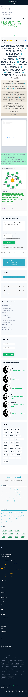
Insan (8, 669)
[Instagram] (16, 691)
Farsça (24, 533)
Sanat (4, 494)
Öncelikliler (5, 488)
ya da (20, 518)
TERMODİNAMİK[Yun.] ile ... (8, 320)
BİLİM (18, 432)
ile (2, 512)
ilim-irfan (8, 674)
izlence (3, 669)
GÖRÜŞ (5, 448)
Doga (19, 669)
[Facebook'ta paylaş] (25, 40)
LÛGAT (5, 432)
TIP (15, 660)
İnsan (11, 488)
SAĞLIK (18, 435)
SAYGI (12, 439)
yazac (17, 655)
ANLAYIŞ (6, 455)
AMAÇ (18, 458)
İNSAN (5, 445)
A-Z (22, 277)
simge (23, 657)
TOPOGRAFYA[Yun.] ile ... (7, 310)
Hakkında (3, 585)
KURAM (11, 435)
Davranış (22, 488)
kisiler (21, 666)
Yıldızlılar (3, 614)
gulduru (13, 669)
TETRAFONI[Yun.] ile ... (7, 317)
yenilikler (11, 655)
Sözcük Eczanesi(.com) (6, 550)
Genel (24, 497)
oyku (12, 663)
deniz (12, 671)
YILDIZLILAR (4, 655)
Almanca (10, 530)
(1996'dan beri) (8, 10)
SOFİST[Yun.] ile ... (6, 327)
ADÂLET (19, 451)
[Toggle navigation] (26, 18)
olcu (22, 663)
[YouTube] (19, 691)
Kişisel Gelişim (4, 617)
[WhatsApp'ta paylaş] (19, 40)
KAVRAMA (12, 458)
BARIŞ (12, 455)
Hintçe (17, 536)
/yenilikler (13, 402)
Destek (2, 633)
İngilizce (4, 530)
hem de (3, 521)
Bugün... (14, 3)
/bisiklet (14, 387)
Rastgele (14, 277)
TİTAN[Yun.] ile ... (6, 313)
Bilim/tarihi (15, 674)
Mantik (7, 666)
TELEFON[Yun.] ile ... (6, 322)
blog (3, 663)
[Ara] (23, 18)
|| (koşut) (22, 515)
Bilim (16, 491)
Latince (4, 536)
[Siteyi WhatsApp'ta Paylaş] (26, 691)
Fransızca (17, 530)
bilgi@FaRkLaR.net (14, 1)
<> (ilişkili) (10, 515)
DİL (11, 429)
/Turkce (14, 368)
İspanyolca (11, 533)
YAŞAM (12, 451)
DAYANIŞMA (13, 448)
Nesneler (18, 497)
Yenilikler (3, 592)
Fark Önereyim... (14, 262)
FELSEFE (12, 432)
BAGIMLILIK (11, 677)
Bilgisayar (4, 497)
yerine (15, 512)
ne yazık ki (9, 521)
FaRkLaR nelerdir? (8, 354)
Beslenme (21, 494)
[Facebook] (12, 691)
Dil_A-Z (3, 671)
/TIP (12, 394)
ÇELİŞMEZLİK (19, 439)
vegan (22, 655)
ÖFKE (19, 448)
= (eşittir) (3, 518)
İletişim (2, 590)
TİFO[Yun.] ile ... (5, 315)
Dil (16, 488)
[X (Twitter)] (9, 691)
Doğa (11, 491)
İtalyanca (4, 533)
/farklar (14, 412)
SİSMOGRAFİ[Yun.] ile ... (7, 329)
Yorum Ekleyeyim (8, 242)
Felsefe (22, 491)
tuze (3, 657)
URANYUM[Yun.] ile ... (7, 305)
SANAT (5, 435)
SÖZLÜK (17, 429)
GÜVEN (11, 445)
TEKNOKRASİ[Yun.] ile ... (7, 325)
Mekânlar (11, 497)
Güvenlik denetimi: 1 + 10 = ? (9, 233)
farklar (17, 671)
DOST (17, 442)
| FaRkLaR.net (16, 686)
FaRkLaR (6, 429)
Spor (15, 494)
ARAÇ (12, 442)
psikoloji (11, 35)
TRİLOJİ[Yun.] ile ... (6, 308)
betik (21, 674)
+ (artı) (15, 518)
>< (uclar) (16, 515)
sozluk (17, 657)
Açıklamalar (3, 626)
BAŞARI (17, 445)
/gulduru (14, 378)
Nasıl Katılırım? (4, 631)
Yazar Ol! (3, 587)
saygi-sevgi (4, 660)
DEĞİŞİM (6, 451)
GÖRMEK (6, 442)
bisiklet (23, 671)
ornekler (17, 663)
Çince (22, 536)
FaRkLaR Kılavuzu (12, 151)
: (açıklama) (10, 518)
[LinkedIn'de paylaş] (23, 40)
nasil (3, 666)
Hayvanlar (4, 491)
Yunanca (10, 536)
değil (10, 512)
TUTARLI (6, 439)
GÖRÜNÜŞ (6, 461)
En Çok (6, 277)
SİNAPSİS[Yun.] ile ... (7, 332)
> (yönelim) (4, 515)
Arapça (18, 533)
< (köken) (20, 512)
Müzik (9, 494)
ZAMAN (18, 455)
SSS (2, 628)
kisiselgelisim (14, 666)
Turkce (7, 657)
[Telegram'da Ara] (22, 691)
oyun (7, 663)
